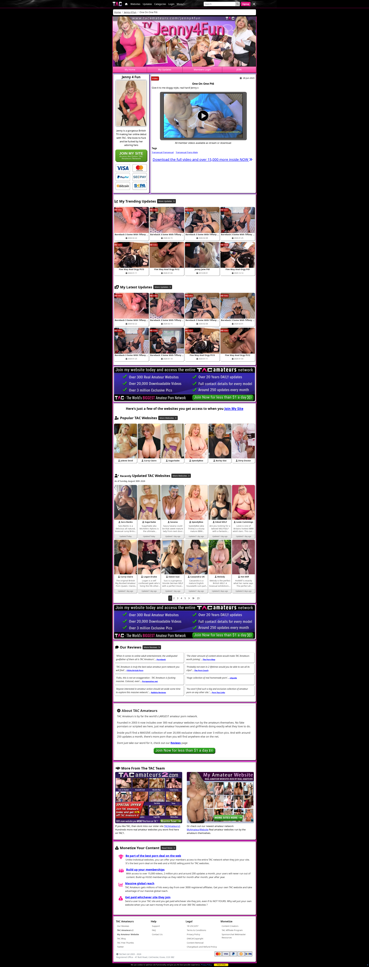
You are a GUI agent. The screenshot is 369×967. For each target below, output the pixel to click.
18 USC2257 (192, 926)
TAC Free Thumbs (125, 942)
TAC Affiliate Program (232, 930)
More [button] (180, 4)
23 (198, 598)
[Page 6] (193, 598)
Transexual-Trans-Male (187, 152)
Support (156, 926)
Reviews (176, 743)
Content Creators (230, 926)
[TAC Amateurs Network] (117, 4)
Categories (160, 4)
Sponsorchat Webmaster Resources (234, 936)
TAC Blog (121, 938)
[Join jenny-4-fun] (203, 115)
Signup (245, 4)
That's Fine (221, 965)
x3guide (233, 678)
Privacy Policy (206, 965)
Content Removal (195, 942)
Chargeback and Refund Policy (202, 946)
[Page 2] (189, 598)
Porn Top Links (218, 692)
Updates (147, 4)
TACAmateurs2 (172, 826)
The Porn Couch (201, 670)
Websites (135, 4)
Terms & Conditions (196, 930)
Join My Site (233, 408)
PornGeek (161, 659)
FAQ (154, 930)
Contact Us (157, 934)
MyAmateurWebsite (197, 829)
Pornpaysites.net (150, 681)
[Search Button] (237, 4)
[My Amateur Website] (220, 797)
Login (171, 4)
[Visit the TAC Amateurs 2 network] (148, 797)
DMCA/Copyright (195, 938)
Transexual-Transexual (163, 152)
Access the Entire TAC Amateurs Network (131, 155)
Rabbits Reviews (158, 692)
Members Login (202, 69)
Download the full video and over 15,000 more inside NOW (201, 159)
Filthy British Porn (135, 670)
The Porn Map (209, 659)
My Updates (164, 69)
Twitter (120, 946)
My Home (130, 69)
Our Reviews (123, 926)
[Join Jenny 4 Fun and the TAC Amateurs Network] (123, 167)
